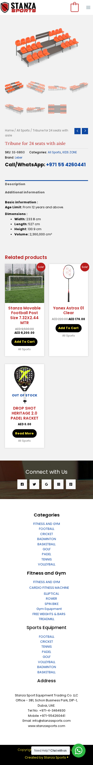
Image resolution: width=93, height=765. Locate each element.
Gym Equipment (49, 609)
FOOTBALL (46, 529)
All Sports (23, 130)
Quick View (24, 299)
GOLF (47, 549)
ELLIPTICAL (51, 594)
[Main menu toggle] (88, 7)
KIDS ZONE (69, 152)
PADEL (46, 554)
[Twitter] (34, 484)
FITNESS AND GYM (46, 524)
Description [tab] (15, 184)
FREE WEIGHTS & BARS (48, 614)
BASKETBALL (46, 544)
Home (9, 130)
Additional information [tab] (25, 192)
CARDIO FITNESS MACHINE (49, 588)
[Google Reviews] (46, 484)
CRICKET (46, 534)
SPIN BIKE (52, 604)
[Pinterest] (71, 484)
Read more (24, 433)
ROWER (51, 598)
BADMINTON (46, 539)
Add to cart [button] (24, 342)
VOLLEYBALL (46, 564)
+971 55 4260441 (66, 164)
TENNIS (46, 559)
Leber (18, 158)
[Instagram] (58, 484)
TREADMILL (46, 619)
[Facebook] (22, 484)
